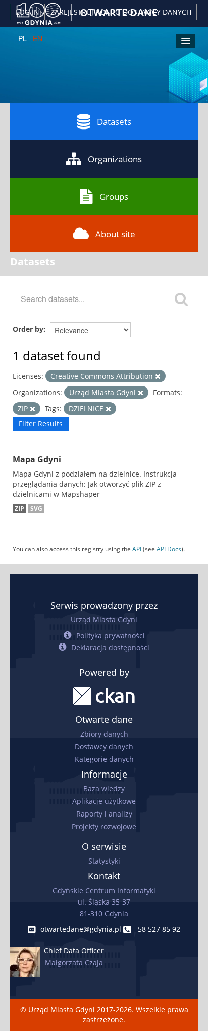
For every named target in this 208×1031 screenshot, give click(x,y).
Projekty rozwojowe (104, 826)
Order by (28, 329)
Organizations (115, 159)
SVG (36, 508)
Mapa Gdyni (37, 459)
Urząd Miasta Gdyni (104, 619)
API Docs (169, 549)
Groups (113, 196)
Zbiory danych (104, 734)
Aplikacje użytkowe (104, 801)
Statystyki (104, 861)
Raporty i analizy (104, 814)
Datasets (114, 121)
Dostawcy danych (104, 746)
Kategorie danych (104, 759)
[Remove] (158, 376)
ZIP (19, 508)
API (136, 549)
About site (115, 234)
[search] (181, 299)
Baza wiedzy (104, 788)
